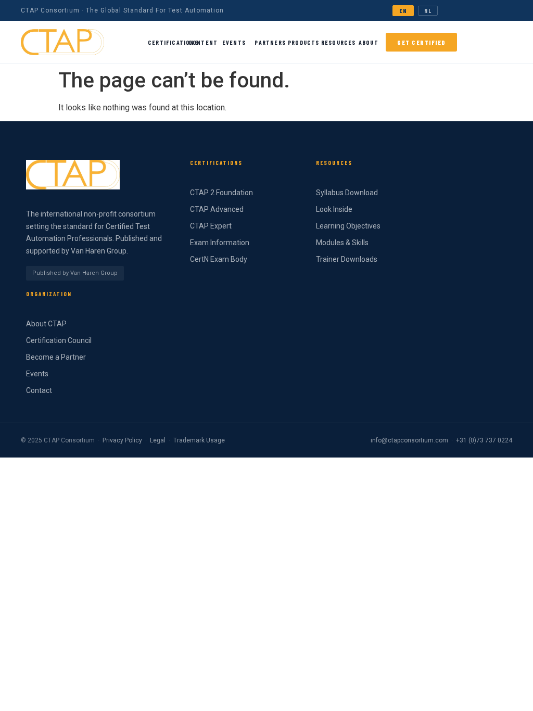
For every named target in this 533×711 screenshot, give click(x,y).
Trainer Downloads (346, 259)
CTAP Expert (211, 226)
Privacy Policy (122, 440)
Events (37, 374)
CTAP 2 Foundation (221, 192)
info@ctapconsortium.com (409, 440)
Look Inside (334, 209)
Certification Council (59, 340)
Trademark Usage (199, 440)
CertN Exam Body (218, 259)
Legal (158, 440)
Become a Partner (56, 357)
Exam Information (219, 242)
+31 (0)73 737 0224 (484, 440)
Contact (39, 390)
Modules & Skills (342, 242)
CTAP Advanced (217, 209)
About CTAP (46, 324)
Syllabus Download (347, 192)
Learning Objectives (348, 226)
